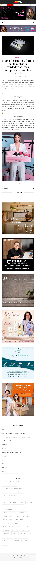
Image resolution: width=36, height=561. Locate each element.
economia (6, 505)
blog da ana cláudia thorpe (12, 499)
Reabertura (6, 533)
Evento (19, 509)
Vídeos (4, 471)
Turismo (26, 540)
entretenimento (8, 509)
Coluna (3, 429)
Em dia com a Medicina (8, 441)
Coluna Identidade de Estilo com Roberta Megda (16, 437)
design (29, 502)
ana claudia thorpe (9, 485)
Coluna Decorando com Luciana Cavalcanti (13, 433)
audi (21, 492)
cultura (21, 502)
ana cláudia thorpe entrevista (13, 488)
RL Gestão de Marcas (22, 556)
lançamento (19, 519)
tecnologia (16, 540)
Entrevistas (5, 444)
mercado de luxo (8, 526)
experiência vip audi (9, 512)
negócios (6, 530)
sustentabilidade (21, 537)
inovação (25, 516)
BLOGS (33, 5)
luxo (17, 523)
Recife (15, 533)
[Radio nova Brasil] (18, 32)
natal (27, 526)
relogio (23, 533)
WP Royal (22, 558)
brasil (27, 499)
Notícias (18, 58)
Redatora (6, 188)
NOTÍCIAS (10, 5)
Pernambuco (25, 530)
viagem (5, 544)
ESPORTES (16, 5)
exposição (22, 512)
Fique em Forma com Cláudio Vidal (11, 452)
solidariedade (7, 537)
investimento (7, 519)
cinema (5, 502)
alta (19, 481)
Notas (3, 460)
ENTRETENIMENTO (25, 5)
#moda (5, 481)
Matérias (4, 456)
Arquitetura (7, 492)
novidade (15, 530)
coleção (13, 502)
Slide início (4, 467)
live (27, 519)
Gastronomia (7, 516)
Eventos (4, 448)
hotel (17, 516)
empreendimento (17, 505)
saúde (31, 533)
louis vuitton (7, 523)
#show (12, 481)
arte (15, 492)
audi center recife (9, 495)
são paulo (6, 540)
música (19, 526)
